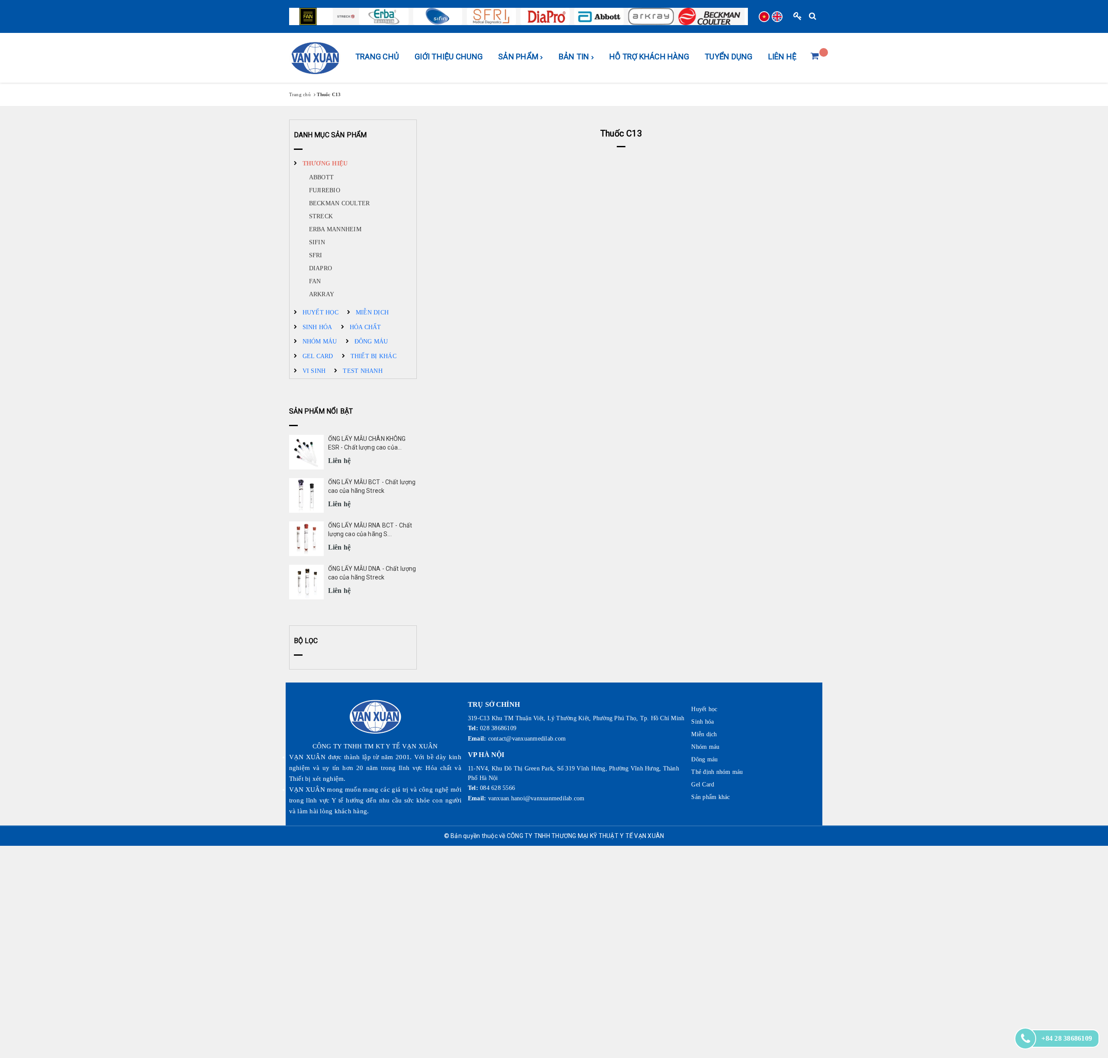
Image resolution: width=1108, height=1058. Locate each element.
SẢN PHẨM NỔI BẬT (321, 411)
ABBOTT (321, 177)
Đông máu (371, 341)
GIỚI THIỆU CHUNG (449, 56)
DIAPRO (320, 268)
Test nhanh (363, 371)
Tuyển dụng (729, 56)
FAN (315, 281)
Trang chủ (377, 56)
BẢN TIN (575, 56)
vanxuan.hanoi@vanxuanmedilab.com (536, 798)
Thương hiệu (325, 163)
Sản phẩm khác (710, 797)
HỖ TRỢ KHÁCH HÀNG (649, 56)
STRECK (321, 216)
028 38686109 (498, 728)
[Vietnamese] (764, 16)
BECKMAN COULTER (339, 203)
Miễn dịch (372, 312)
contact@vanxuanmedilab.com (527, 738)
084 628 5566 (497, 788)
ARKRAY (322, 294)
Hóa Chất (365, 327)
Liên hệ (782, 56)
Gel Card (318, 356)
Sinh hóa (317, 327)
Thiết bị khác (373, 356)
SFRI (315, 255)
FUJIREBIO (324, 190)
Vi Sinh (314, 371)
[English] (777, 16)
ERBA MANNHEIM (335, 229)
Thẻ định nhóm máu (717, 772)
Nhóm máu (320, 341)
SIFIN (317, 242)
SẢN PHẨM (519, 56)
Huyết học (320, 312)
